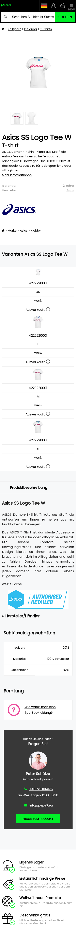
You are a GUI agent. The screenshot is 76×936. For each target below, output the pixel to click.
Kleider (36, 230)
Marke (12, 230)
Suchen (65, 17)
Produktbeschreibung (28, 487)
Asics (70, 190)
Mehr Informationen (17, 175)
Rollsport (14, 29)
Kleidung (30, 29)
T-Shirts (46, 29)
